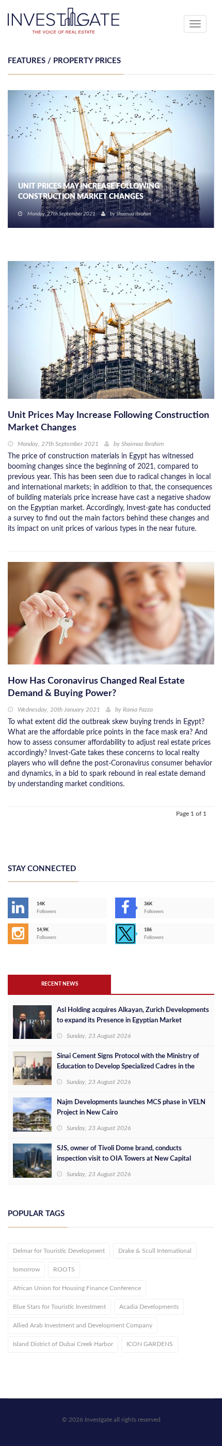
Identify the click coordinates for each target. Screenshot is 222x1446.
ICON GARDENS (149, 1344)
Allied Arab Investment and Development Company (82, 1325)
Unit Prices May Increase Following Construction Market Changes (89, 191)
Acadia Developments (149, 1307)
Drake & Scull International (155, 1251)
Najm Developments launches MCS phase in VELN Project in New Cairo (131, 1107)
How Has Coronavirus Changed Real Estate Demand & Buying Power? (96, 687)
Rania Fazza (138, 709)
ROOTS (64, 1269)
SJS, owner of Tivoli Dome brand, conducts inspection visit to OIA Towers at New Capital (124, 1153)
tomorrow (26, 1269)
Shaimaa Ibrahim (133, 213)
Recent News (59, 984)
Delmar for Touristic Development (59, 1251)
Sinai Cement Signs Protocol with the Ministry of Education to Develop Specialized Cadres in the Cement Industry (128, 1066)
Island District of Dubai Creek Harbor (63, 1344)
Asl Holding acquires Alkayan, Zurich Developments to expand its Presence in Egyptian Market (133, 1015)
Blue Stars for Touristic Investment (59, 1307)
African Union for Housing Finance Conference (77, 1288)
